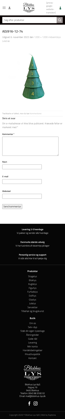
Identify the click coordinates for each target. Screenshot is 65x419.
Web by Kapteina (48, 415)
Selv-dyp (32, 327)
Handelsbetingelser (32, 350)
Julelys (32, 303)
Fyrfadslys (32, 291)
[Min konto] (9, 7)
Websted (6, 191)
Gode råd (32, 339)
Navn (4, 161)
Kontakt (32, 358)
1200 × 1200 (41, 37)
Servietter (32, 307)
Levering (32, 342)
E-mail (5, 176)
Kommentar (8, 134)
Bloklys (32, 280)
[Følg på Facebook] (29, 404)
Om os (32, 323)
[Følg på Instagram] (36, 404)
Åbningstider (32, 335)
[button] (4, 7)
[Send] (60, 20)
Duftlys (32, 295)
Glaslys (32, 299)
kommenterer (35, 113)
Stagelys (32, 276)
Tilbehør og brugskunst (32, 311)
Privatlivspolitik (32, 354)
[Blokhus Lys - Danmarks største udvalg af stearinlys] (28, 7)
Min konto (32, 346)
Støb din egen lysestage (32, 331)
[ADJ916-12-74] (32, 76)
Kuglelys (32, 284)
